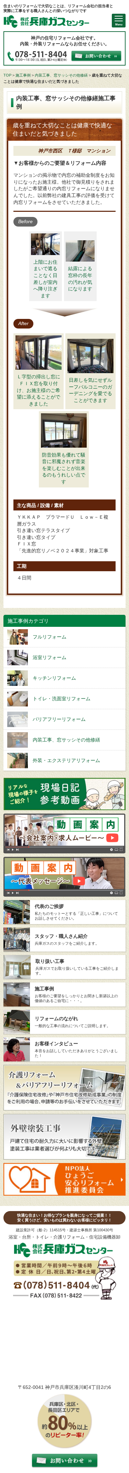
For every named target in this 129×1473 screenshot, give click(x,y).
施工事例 (23, 75)
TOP (7, 75)
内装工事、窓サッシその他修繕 (61, 75)
